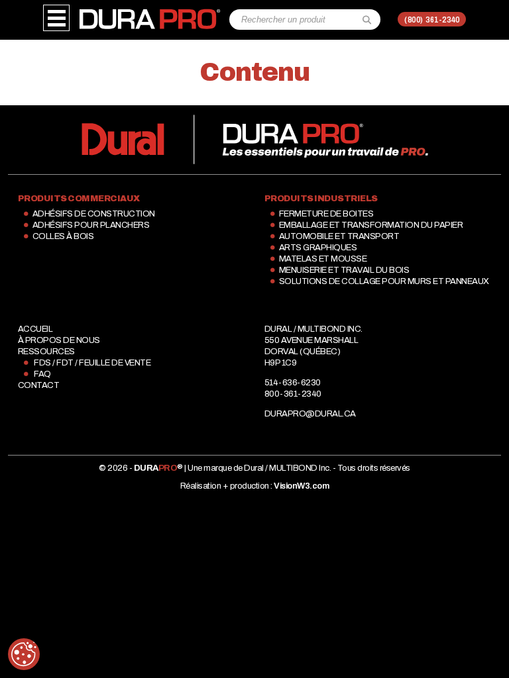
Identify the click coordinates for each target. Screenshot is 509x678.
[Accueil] (149, 14)
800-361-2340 (292, 394)
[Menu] (56, 18)
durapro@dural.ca (310, 413)
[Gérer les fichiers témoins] (24, 654)
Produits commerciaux (79, 198)
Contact (39, 385)
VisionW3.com (301, 486)
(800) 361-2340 (431, 19)
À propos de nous (59, 340)
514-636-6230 (292, 382)
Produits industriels (321, 198)
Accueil (35, 329)
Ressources (46, 351)
